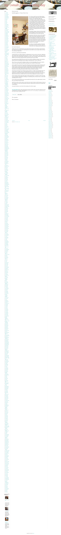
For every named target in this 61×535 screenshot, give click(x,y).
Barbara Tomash (6, 61)
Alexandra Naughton (6, 28)
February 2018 (50, 133)
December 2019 (50, 113)
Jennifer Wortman (7, 228)
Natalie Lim (6, 354)
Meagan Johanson (7, 334)
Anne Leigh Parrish (7, 49)
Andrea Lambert (6, 38)
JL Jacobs (6, 236)
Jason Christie (6, 217)
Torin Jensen (6, 471)
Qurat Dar (6, 376)
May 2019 (50, 119)
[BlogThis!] (18, 94)
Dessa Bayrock (6, 137)
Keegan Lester (6, 271)
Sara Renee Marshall (6, 407)
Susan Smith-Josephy (6, 449)
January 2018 (50, 134)
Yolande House (6, 489)
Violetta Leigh (6, 483)
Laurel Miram (6, 291)
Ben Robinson (6, 65)
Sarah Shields (6, 416)
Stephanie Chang (7, 442)
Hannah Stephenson (7, 184)
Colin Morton (6, 118)
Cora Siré (6, 123)
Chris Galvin (6, 100)
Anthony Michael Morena (7, 55)
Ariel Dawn (6, 58)
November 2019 (50, 114)
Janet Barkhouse (7, 213)
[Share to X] (19, 94)
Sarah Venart (6, 417)
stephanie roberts (7, 444)
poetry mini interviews (51, 46)
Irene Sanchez (6, 198)
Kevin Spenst (6, 277)
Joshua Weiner (6, 250)
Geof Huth (6, 176)
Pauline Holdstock (7, 374)
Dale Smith (6, 124)
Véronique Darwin (7, 479)
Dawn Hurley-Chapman (6, 133)
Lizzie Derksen (6, 309)
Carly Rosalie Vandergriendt (6, 83)
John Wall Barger (7, 241)
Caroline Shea (6, 88)
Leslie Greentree (6, 297)
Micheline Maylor (7, 344)
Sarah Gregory (6, 412)
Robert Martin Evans (6, 393)
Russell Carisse (6, 398)
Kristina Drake (6, 284)
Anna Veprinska (6, 47)
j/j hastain (6, 203)
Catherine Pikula (7, 95)
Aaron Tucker (6, 15)
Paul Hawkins (6, 371)
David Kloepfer (6, 131)
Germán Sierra (6, 177)
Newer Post (13, 120)
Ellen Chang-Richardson (6, 150)
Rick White (6, 389)
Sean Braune (6, 418)
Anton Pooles (6, 56)
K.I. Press (6, 260)
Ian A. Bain (6, 196)
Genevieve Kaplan (7, 175)
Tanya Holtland (6, 456)
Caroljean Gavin (6, 89)
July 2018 (50, 128)
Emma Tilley (6, 158)
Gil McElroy (6, 178)
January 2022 (50, 94)
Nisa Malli (6, 363)
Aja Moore (6, 22)
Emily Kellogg (6, 153)
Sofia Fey (6, 433)
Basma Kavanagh (7, 63)
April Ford (6, 57)
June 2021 (50, 97)
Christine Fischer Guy (7, 109)
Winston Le (6, 485)
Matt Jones (6, 331)
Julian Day (6, 255)
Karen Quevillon (7, 262)
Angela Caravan (6, 41)
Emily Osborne (6, 154)
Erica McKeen (6, 160)
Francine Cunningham (6, 171)
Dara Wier (6, 127)
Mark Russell (6, 324)
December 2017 (50, 135)
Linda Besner (6, 300)
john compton (6, 240)
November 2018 (50, 125)
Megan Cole (6, 336)
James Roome (6, 211)
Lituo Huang (6, 308)
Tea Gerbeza (6, 457)
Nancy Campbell (7, 352)
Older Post (44, 120)
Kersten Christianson (6, 276)
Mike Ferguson (6, 346)
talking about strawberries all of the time (52, 51)
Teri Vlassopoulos (7, 459)
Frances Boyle (6, 170)
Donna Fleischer (7, 140)
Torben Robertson (7, 470)
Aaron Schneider (7, 14)
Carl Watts (6, 80)
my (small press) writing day (24, 4)
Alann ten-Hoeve (7, 25)
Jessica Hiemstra (7, 234)
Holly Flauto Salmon (6, 193)
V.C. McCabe (6, 476)
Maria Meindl (6, 323)
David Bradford (6, 129)
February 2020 (50, 111)
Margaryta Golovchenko (6, 322)
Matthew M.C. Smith (6, 333)
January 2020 (50, 112)
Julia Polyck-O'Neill (7, 254)
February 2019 (50, 122)
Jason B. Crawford (7, 216)
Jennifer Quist (6, 227)
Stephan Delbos (6, 440)
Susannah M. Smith (7, 450)
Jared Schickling (7, 215)
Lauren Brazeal (6, 292)
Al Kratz (6, 23)
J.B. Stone (6, 201)
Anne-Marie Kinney (6, 51)
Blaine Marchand (7, 66)
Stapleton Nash (6, 438)
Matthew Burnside (7, 332)
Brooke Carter (6, 75)
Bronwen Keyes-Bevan (7, 74)
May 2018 (50, 130)
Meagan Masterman (7, 335)
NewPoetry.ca (50, 42)
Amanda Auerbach (7, 32)
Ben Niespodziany (7, 64)
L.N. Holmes (6, 287)
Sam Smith (6, 404)
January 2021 (50, 101)
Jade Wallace (6, 207)
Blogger (33, 533)
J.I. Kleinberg (6, 202)
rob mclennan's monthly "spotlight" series (51, 48)
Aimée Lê (6, 21)
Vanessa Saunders (7, 477)
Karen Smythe (6, 263)
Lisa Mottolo (6, 305)
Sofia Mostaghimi (7, 434)
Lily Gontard (6, 298)
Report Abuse (49, 83)
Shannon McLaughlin (6, 422)
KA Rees (6, 261)
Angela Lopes (6, 42)
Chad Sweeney (6, 97)
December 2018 (50, 124)
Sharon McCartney (7, 425)
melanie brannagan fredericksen (7, 338)
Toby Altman (6, 466)
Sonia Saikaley (6, 436)
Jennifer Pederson (7, 226)
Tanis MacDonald (7, 455)
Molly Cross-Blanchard (6, 349)
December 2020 (50, 102)
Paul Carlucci (6, 370)
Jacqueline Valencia (7, 206)
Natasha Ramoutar (7, 355)
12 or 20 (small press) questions (52, 36)
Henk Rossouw (6, 191)
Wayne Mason (6, 484)
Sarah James (6, 413)
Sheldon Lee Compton (6, 428)
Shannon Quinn (6, 423)
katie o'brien (6, 270)
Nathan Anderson (7, 356)
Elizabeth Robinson (7, 148)
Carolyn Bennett (6, 90)
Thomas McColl (6, 462)
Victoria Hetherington (6, 481)
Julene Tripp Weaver (6, 253)
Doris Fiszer (6, 141)
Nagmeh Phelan (6, 351)
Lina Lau (6, 299)
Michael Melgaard (7, 342)
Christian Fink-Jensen (6, 104)
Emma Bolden (6, 157)
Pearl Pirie (6, 375)
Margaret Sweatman (7, 320)
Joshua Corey (6, 248)
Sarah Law (6, 414)
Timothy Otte (6, 465)
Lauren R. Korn (6, 293)
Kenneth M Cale (7, 275)
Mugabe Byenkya (7, 350)
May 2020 (50, 108)
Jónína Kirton (6, 243)
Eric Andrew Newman (6, 159)
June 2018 (50, 129)
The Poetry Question (51, 52)
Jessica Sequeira (6, 235)
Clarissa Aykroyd (7, 114)
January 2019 (50, 123)
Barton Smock (6, 62)
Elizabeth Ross (6, 149)
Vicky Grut (6, 480)
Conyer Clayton (6, 121)
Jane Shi (6, 212)
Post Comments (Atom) (17, 121)
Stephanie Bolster (7, 441)
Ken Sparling (6, 274)
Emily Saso (6, 156)
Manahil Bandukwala (6, 318)
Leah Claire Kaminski (6, 296)
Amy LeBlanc (6, 37)
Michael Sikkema (7, 343)
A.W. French (6, 13)
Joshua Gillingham (7, 249)
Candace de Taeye (7, 79)
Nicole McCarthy (7, 361)
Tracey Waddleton (7, 472)
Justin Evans (6, 259)
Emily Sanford (6, 155)
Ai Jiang (6, 20)
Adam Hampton (6, 16)
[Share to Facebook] (20, 94)
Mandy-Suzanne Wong (7, 319)
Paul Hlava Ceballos (6, 372)
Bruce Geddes (6, 76)
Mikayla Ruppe (6, 345)
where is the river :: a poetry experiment (52, 59)
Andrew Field (6, 39)
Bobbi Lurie (6, 67)
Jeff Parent (6, 221)
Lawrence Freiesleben (6, 294)
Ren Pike (6, 385)
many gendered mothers (51, 41)
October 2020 (50, 104)
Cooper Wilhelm (7, 122)
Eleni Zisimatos (6, 146)
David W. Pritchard (7, 132)
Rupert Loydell (6, 397)
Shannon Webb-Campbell (6, 424)
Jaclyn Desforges (7, 205)
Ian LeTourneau (6, 197)
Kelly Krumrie (6, 272)
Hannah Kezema (7, 183)
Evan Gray (6, 168)
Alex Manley (6, 26)
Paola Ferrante (6, 368)
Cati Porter (6, 96)
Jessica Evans (6, 233)
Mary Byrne (6, 329)
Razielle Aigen (6, 380)
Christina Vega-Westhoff (6, 107)
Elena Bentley (6, 145)
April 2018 (50, 131)
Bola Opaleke (6, 68)
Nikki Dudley (6, 362)
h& (49, 40)
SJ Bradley (6, 432)
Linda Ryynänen (7, 301)
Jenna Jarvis (6, 222)
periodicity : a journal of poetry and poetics (52, 45)
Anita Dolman (6, 44)
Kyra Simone (6, 286)
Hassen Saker (6, 185)
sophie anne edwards (6, 437)
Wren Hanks (6, 487)
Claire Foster (6, 112)
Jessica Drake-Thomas (6, 232)
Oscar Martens (6, 367)
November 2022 (50, 91)
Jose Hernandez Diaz (6, 245)
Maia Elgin (6, 316)
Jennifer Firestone (7, 224)
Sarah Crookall (6, 411)
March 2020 (50, 110)
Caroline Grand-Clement (6, 87)
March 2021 (50, 99)
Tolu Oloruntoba (7, 467)
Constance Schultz (7, 120)
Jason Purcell (6, 218)
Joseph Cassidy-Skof (7, 247)
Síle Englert (6, 431)
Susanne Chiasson (7, 451)
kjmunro (6, 280)
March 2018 (50, 132)
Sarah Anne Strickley (6, 408)
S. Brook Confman (7, 400)
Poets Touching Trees (51, 47)
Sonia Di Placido (7, 435)
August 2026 (50, 90)
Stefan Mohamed (7, 439)
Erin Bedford (6, 162)
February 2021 (50, 100)
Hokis (5, 192)
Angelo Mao (6, 43)
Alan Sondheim (6, 24)
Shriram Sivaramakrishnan (7, 430)
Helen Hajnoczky (7, 190)
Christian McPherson (6, 105)
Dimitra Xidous (6, 139)
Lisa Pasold (6, 306)
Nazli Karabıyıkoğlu (6, 359)
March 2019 (50, 121)
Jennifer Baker (6, 223)
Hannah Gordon (6, 182)
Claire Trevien (6, 113)
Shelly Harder (6, 429)
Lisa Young (6, 307)
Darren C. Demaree (7, 128)
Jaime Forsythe (6, 208)
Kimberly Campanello (6, 279)
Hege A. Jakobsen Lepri (7, 189)
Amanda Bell (6, 33)
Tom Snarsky (6, 468)
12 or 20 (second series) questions (52, 35)
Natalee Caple (6, 353)
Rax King (6, 379)
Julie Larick (6, 256)
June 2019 (50, 118)
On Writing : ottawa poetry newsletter (52, 44)
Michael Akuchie (7, 339)
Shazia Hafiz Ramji (7, 426)
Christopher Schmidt (6, 111)
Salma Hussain (6, 402)
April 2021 (50, 98)
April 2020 (50, 109)
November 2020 (50, 103)
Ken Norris (6, 273)
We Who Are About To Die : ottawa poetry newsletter (52, 57)
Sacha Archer (6, 401)
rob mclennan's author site (51, 23)
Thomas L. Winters (7, 461)
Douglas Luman (6, 142)
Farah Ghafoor (6, 169)
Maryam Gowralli (7, 330)
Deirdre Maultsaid (7, 136)
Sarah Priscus (6, 415)
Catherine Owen (6, 94)
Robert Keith (6, 391)
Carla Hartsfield (6, 81)
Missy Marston (6, 347)
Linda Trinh (6, 302)
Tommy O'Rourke (7, 469)
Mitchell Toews (6, 348)
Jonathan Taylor (6, 242)
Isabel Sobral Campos (6, 199)
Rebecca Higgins (7, 382)
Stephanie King (6, 443)
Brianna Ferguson (7, 72)
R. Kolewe (6, 377)
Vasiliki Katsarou (7, 478)
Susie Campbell (6, 452)
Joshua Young (6, 251)
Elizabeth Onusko (7, 147)
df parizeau (6, 138)
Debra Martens (6, 135)
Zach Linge (6, 490)
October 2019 (50, 115)
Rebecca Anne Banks (6, 381)
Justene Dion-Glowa (6, 258)
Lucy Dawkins (6, 312)
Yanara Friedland (7, 488)
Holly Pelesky (6, 194)
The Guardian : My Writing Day (52, 25)
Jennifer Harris (6, 225)
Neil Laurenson (6, 360)
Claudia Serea (6, 117)
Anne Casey (6, 48)
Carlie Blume (6, 82)
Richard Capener (7, 386)
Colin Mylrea (6, 119)
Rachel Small (6, 378)
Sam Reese (6, 403)
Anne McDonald (7, 50)
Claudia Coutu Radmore (6, 115)
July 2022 (50, 92)
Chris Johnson (6, 101)
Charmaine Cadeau (7, 98)
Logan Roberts (6, 310)
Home (29, 120)
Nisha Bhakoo (6, 364)
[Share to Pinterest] (21, 94)
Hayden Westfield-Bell (7, 186)
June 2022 (50, 93)
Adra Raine (6, 19)
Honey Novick (6, 195)
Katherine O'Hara (7, 269)
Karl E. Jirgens (6, 264)
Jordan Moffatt (6, 244)
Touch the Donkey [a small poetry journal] (52, 55)
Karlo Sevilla (6, 265)
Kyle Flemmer (6, 285)
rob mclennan (6, 390)
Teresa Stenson (6, 458)
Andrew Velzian (6, 40)
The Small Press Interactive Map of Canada (52, 53)
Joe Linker (6, 239)
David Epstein (6, 130)
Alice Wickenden (7, 29)
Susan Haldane (6, 447)
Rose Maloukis (6, 396)
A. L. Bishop (6, 12)
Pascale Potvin (6, 369)
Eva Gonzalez (6, 167)
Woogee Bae (6, 486)
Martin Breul (6, 327)
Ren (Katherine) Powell (6, 384)
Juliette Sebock (6, 257)
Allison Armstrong (7, 31)
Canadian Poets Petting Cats (52, 37)
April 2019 (50, 120)
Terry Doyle (6, 460)
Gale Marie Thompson (6, 174)
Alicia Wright (6, 30)
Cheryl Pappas (6, 99)
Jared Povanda (6, 214)
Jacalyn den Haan (7, 204)
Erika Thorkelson (7, 161)
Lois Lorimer (6, 311)
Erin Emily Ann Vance (6, 163)
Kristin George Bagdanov (6, 283)
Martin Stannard (6, 328)
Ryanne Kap (6, 399)
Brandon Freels (6, 69)
